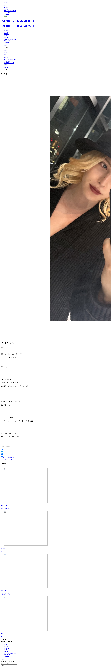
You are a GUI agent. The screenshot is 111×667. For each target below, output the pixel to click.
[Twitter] (55, 452)
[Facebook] (55, 450)
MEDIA (6, 9)
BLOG (6, 7)
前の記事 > (11, 459)
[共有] (55, 455)
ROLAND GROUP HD (10, 11)
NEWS (6, 4)
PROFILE (6, 6)
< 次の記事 (4, 459)
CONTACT (7, 12)
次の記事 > (11, 458)
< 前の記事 (4, 458)
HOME (6, 2)
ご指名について (9, 14)
